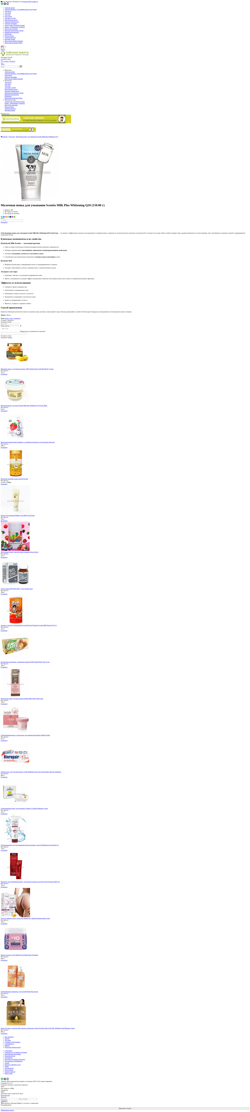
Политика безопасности (13, 1047)
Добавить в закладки (125, 226)
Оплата (7, 1038)
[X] (10, 217)
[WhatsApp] (14, 217)
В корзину (4, 222)
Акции (7, 1063)
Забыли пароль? (10, 1072)
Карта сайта (9, 1073)
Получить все (5, 1095)
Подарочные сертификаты (13, 1061)
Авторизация (9, 1068)
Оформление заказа (7, 1110)
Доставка (8, 1040)
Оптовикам (8, 1058)
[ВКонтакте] (4, 217)
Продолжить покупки (125, 1108)
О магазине (8, 1051)
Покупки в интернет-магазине (15, 1059)
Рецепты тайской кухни (13, 1065)
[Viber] (12, 217)
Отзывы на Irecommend (12, 1042)
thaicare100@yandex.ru (30, 1)
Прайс (7, 1066)
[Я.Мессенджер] (2, 217)
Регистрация (9, 1070)
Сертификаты (9, 1044)
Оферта (7, 1045)
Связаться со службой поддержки (16, 1052)
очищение (17, 318)
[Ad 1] (36, 119)
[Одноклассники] (6, 217)
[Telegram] (8, 217)
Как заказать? (9, 1037)
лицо (11, 318)
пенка (7, 318)
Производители (10, 1056)
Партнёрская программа (13, 1054)
